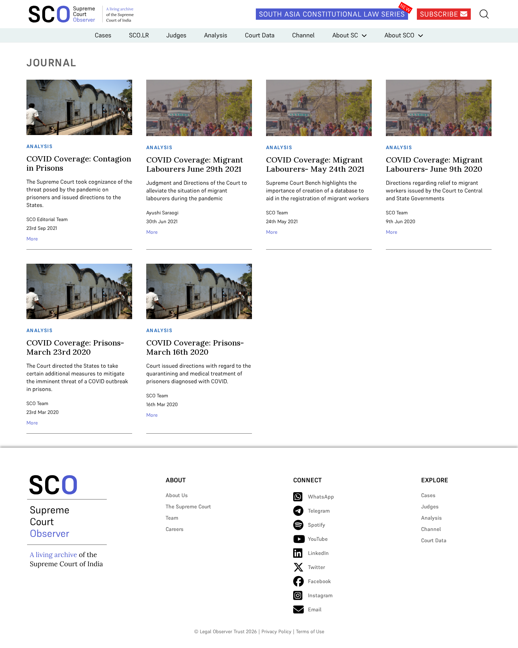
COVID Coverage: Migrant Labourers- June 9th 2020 (434, 164)
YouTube (318, 539)
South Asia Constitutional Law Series (332, 14)
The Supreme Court (188, 506)
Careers (175, 529)
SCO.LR (139, 35)
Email (314, 609)
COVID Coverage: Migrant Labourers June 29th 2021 (194, 164)
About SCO (399, 35)
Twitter (316, 567)
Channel (303, 35)
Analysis (215, 35)
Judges (176, 35)
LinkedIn (318, 553)
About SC (345, 35)
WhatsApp (321, 496)
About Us (177, 495)
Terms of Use (310, 631)
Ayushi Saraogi (162, 212)
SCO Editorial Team (47, 219)
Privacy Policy (276, 631)
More (32, 239)
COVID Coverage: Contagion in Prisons (78, 163)
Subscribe (440, 14)
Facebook (319, 581)
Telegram (319, 510)
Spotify (316, 524)
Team (172, 517)
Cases (103, 35)
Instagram (320, 595)
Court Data (260, 35)
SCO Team (277, 212)
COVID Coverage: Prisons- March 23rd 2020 (75, 347)
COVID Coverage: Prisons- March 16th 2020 (195, 347)
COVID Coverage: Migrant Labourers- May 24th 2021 (315, 164)
